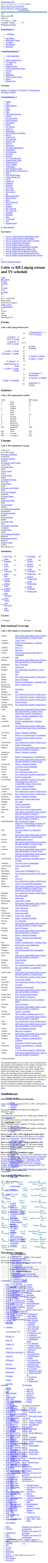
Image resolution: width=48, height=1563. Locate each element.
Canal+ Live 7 (20, 640)
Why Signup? (36, 1257)
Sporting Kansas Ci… (21, 1319)
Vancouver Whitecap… (20, 1292)
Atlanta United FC (19, 1286)
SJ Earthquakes (33, 1356)
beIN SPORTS (15, 1401)
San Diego (33, 1377)
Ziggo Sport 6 (20, 913)
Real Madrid (14, 1220)
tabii (40, 638)
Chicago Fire (16, 1261)
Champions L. (11, 1533)
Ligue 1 (13, 1155)
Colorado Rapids (18, 1303)
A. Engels (15, 339)
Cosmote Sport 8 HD (23, 786)
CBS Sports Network (18, 1410)
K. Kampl (37, 334)
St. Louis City (33, 1360)
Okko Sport (19, 667)
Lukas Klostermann (32, 583)
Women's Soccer (33, 1485)
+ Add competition (12, 56)
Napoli (12, 1230)
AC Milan (14, 1228)
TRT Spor (19, 653)
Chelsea (13, 1205)
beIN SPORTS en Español (15, 133)
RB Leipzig (5, 280)
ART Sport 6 (28, 839)
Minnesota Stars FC (20, 1311)
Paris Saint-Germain (17, 1241)
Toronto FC (17, 1277)
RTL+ (17, 802)
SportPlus (13, 1508)
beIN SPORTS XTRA (18, 1464)
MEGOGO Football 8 (23, 1031)
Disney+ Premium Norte (24, 733)
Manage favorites (9, 25)
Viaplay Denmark (21, 745)
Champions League (17, 1141)
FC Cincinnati (17, 1265)
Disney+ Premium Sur (36, 757)
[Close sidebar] (2, 259)
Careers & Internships (35, 1498)
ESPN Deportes (16, 1416)
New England (33, 1320)
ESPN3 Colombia (21, 682)
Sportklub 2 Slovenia (23, 987)
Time (14, 20)
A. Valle (7, 351)
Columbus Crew (35, 1337)
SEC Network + (16, 1506)
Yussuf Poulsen (30, 560)
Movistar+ (19, 1000)
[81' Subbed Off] (8, 492)
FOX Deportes (15, 1447)
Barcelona (14, 1218)
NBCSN (13, 1439)
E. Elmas (32, 359)
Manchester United (17, 1212)
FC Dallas (15, 1298)
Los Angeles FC (18, 1294)
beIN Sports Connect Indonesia (26, 809)
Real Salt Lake (17, 1305)
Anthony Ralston (7, 590)
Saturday (13, 1107)
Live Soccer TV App (34, 1487)
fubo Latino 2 (15, 1487)
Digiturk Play (28, 1029)
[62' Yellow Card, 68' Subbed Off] (8, 501)
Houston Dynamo (18, 1290)
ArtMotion (19, 839)
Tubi (12, 1512)
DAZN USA (15, 1437)
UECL (8, 1537)
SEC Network (15, 1504)
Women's (9, 1529)
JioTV (25, 807)
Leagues (9, 1118)
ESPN (12, 1405)
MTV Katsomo (20, 769)
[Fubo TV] (5, 90)
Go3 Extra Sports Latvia (24, 847)
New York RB (33, 1329)
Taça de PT (10, 1560)
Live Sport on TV (33, 1517)
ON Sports (29, 1050)
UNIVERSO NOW (33, 1161)
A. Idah (5, 380)
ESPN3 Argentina (21, 643)
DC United (16, 1273)
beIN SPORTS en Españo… (20, 1429)
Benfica (13, 1233)
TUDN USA (15, 1433)
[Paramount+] (34, 90)
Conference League (17, 1145)
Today (12, 1103)
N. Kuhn (4, 284)
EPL (7, 1545)
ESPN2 (13, 1412)
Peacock (13, 1452)
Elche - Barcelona (35, 1420)
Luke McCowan (8, 604)
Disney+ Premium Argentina (25, 938)
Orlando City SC (19, 1275)
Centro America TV (17, 1473)
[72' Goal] (6, 484)
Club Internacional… (19, 1258)
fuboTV (13, 1431)
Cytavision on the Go (23, 738)
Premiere (13, 1502)
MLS (7, 1541)
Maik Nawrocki (8, 595)
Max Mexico (20, 896)
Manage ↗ (10, 29)
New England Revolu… (21, 1263)
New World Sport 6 (39, 677)
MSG (12, 1496)
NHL (38, 1519)
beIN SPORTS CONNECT (28, 638)
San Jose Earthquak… (20, 1296)
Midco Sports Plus (17, 1491)
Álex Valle (8, 556)
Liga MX (13, 1177)
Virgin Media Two (31, 823)
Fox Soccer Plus (16, 1414)
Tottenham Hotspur (17, 1214)
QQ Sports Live (21, 719)
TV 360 (36, 1050)
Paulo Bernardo (7, 560)
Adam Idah (6, 575)
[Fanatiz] (4, 92)
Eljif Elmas (31, 556)
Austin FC (16, 1317)
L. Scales (6, 368)
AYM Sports (15, 1462)
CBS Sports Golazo (17, 1470)
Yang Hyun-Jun (10, 364)
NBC (12, 1408)
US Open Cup (15, 1129)
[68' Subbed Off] (7, 522)
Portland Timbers (18, 1307)
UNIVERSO (15, 1445)
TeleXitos (13, 1510)
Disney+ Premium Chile (37, 682)
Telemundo (14, 1441)
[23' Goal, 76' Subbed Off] (10, 509)
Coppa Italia (14, 1166)
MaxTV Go (35, 871)
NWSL (13, 1131)
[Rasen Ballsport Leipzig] (6, 305)
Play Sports (29, 670)
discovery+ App (23, 825)
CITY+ (13, 1475)
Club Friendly (15, 1186)
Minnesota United (35, 1371)
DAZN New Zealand (23, 916)
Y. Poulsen (33, 356)
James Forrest (6, 599)
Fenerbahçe (14, 1243)
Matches (9, 1094)
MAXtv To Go (20, 735)
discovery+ (25, 782)
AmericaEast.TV (16, 1458)
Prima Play (19, 960)
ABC (12, 1399)
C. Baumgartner (7, 307)
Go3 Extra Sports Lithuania (25, 863)
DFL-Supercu (11, 1558)
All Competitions (12, 1190)
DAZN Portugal (34, 950)
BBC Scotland (20, 780)
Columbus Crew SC (20, 1279)
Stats (2, 313)
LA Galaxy (17, 1309)
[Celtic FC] (4, 282)
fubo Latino (14, 1485)
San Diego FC (18, 1315)
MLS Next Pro (15, 1494)
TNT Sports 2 (31, 780)
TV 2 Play (19, 921)
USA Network (15, 1435)
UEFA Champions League (15, 68)
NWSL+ (13, 1500)
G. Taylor (15, 344)
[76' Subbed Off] (8, 513)
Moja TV (18, 685)
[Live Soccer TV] (8, 2)
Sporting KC (33, 1381)
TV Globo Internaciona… (19, 1443)
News (8, 1527)
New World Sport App (23, 677)
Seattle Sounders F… (20, 1313)
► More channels (7, 227)
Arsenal (13, 1203)
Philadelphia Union (20, 1282)
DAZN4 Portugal (21, 950)
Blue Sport (32, 859)
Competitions (6, 51)
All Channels (10, 1523)
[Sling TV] (14, 90)
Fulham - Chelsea (35, 1422)
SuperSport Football (30, 995)
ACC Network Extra (18, 1454)
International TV (7, 317)
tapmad (25, 665)
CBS (12, 1403)
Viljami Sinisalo (7, 580)
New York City (33, 1327)
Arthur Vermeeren (31, 588)
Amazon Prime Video (18, 1456)
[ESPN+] (12, 92)
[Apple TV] (24, 90)
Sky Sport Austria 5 (30, 653)
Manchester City (16, 1209)
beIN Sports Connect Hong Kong (27, 799)
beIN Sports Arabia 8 (23, 636)
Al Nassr (13, 1245)
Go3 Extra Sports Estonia (24, 767)
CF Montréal (17, 1284)
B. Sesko (32, 346)
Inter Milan (14, 1226)
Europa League (16, 1143)
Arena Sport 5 (27, 685)
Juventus (13, 1224)
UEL (7, 1535)
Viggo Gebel (32, 591)
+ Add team (10, 34)
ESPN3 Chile (38, 716)
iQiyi (29, 719)
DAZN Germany (21, 777)
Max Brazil (19, 689)
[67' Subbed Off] (6, 471)
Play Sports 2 (20, 670)
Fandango (14, 1479)
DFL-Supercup (15, 1159)
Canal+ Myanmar (21, 908)
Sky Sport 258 (20, 830)
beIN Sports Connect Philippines (27, 945)
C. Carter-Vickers (15, 369)
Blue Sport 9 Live (37, 1014)
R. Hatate (4, 292)
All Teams (9, 1323)
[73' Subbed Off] (11, 463)
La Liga (13, 1149)
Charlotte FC (16, 1267)
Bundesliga (14, 1153)
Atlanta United (34, 1346)
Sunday (13, 1109)
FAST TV (19, 648)
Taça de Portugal (16, 1162)
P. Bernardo (6, 353)
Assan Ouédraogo (31, 570)
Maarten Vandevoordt (32, 578)
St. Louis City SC (18, 1300)
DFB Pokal (14, 1164)
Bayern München (16, 1237)
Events (3, 311)
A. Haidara (42, 378)
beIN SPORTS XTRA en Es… (17, 171)
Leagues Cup (15, 1175)
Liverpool (13, 1207)
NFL (33, 1519)
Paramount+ (14, 1426)
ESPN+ (13, 1420)
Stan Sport (19, 650)
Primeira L (9, 1556)
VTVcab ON (20, 1050)
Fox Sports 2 (15, 1422)
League (6, 20)
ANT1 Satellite (15, 1460)
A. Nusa (40, 359)
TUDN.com (14, 1515)
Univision (13, 1450)
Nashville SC (17, 1256)
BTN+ (12, 1468)
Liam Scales (6, 565)
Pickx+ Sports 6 (21, 866)
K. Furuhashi (14, 380)
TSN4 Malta (33, 884)
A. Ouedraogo (34, 373)
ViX (11, 1517)
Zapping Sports (16, 1519)
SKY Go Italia (31, 830)
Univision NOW (34, 1165)
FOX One (14, 1483)
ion (11, 1489)
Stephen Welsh (7, 585)
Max (17, 674)
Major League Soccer (18, 1127)
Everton (13, 1216)
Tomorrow (14, 1105)
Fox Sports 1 (15, 1418)
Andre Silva (33, 383)
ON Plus (42, 1050)
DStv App (19, 995)
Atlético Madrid (16, 1222)
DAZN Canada (21, 702)
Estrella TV (14, 1477)
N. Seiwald (33, 378)
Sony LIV (19, 665)
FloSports (13, 1481)
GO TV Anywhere (22, 884)
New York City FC (19, 1269)
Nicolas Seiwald (30, 565)
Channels (9, 1327)
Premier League (16, 1147)
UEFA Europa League (14, 77)
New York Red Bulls (19, 1271)
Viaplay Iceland (21, 804)
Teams (8, 1194)
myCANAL (19, 772)
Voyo (17, 985)
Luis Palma (6, 609)
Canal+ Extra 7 (23, 948)
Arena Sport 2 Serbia (23, 871)
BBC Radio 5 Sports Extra (31, 784)
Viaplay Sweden (21, 1012)
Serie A (13, 1151)
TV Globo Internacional (14, 148)
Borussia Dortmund (17, 1239)
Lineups (4, 315)
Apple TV (14, 1424)
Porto (12, 1235)
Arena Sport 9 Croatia (34, 735)
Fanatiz (13, 1397)
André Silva (31, 574)
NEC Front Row (16, 1498)
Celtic (3, 277)
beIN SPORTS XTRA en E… (21, 1466)
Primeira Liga (15, 1157)
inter (19, 1048)
